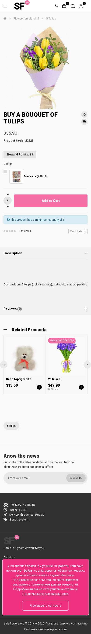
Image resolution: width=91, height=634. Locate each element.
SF (19, 6)
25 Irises (54, 379)
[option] (46, 67)
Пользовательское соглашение (67, 623)
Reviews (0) (13, 309)
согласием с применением (31, 584)
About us (9, 557)
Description (13, 253)
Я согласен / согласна (45, 605)
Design (8, 163)
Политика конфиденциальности (45, 629)
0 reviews (25, 231)
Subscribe (76, 478)
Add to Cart (51, 201)
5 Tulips (11, 425)
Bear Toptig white (18, 379)
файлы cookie (33, 570)
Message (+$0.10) (35, 176)
